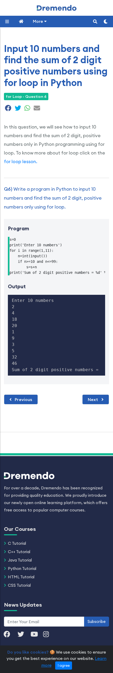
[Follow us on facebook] (10, 634)
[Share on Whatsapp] (27, 108)
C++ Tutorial (19, 551)
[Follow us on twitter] (23, 634)
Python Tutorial (22, 568)
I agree (64, 665)
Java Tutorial (20, 560)
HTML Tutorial (21, 576)
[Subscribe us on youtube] (36, 634)
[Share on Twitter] (18, 108)
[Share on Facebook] (8, 108)
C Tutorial (17, 543)
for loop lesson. (20, 161)
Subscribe (97, 621)
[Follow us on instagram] (48, 634)
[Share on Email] (36, 108)
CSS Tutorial (19, 585)
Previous (23, 399)
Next (93, 399)
